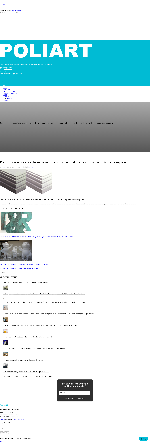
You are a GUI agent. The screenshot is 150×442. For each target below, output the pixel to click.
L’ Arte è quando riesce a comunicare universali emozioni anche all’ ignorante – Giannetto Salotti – (40, 325)
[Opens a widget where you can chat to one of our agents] (143, 439)
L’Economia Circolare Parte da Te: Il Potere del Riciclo (23, 360)
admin (4, 167)
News (31, 167)
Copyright (2, 419)
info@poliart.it (8, 69)
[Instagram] (4, 2)
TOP (1, 441)
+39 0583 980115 (17, 10)
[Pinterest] (4, 5)
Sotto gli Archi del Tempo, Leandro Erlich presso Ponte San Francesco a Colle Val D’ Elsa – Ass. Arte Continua (44, 294)
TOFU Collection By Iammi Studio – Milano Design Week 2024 (26, 372)
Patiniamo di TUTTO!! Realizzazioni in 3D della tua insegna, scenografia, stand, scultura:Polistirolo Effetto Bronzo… (37, 237)
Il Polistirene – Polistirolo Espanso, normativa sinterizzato (19, 268)
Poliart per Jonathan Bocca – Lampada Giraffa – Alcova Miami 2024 (28, 337)
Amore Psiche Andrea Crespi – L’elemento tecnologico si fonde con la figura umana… (35, 348)
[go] (17, 12)
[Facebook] (4, 4)
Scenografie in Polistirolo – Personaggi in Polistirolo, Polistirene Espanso (24, 264)
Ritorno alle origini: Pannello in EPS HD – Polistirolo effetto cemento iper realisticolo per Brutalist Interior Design (45, 302)
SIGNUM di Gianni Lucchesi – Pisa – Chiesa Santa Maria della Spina (28, 376)
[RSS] (4, 7)
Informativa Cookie (19, 419)
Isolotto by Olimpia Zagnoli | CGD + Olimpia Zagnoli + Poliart (26, 282)
